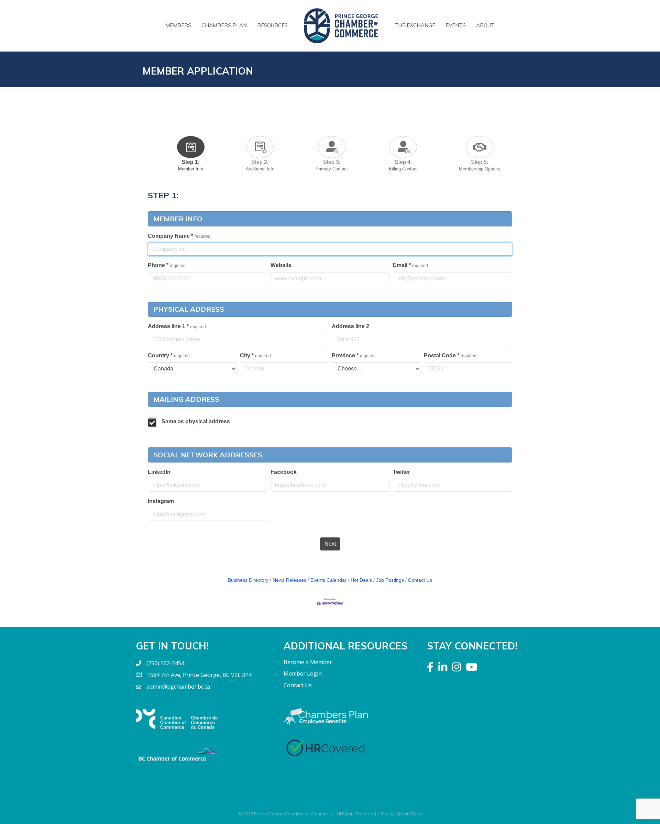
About (485, 25)
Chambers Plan (224, 25)
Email (410, 265)
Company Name (179, 236)
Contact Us (420, 580)
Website (281, 265)
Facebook (284, 472)
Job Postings (390, 580)
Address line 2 (350, 326)
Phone (167, 265)
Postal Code (450, 355)
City (255, 355)
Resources (272, 25)
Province (354, 355)
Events (456, 25)
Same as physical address (196, 421)
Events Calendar (328, 580)
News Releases (289, 580)
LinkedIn (159, 472)
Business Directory (248, 580)
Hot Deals (361, 580)
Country (169, 355)
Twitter (401, 472)
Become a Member (308, 662)
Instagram (161, 501)
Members (178, 25)
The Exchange (414, 25)
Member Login (303, 673)
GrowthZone (409, 814)
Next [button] (330, 544)
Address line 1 (177, 326)
